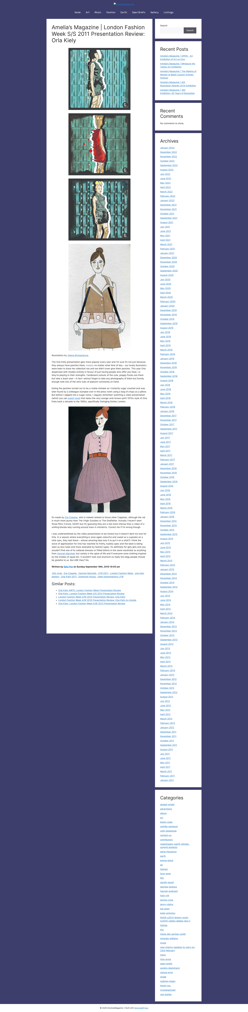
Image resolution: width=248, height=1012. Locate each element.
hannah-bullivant (169, 891)
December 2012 (168, 679)
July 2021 (165, 227)
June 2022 (165, 178)
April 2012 (165, 714)
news (163, 955)
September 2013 (168, 639)
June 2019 (165, 336)
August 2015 (166, 538)
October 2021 (167, 213)
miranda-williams (169, 938)
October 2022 (167, 161)
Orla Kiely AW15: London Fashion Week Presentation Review (89, 590)
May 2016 (165, 499)
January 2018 (167, 411)
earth (124, 12)
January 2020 (167, 306)
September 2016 (168, 481)
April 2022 (165, 187)
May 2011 (165, 762)
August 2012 (166, 697)
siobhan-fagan (167, 981)
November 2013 (168, 631)
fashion (110, 12)
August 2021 (166, 222)
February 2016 (167, 512)
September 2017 (168, 429)
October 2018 (167, 371)
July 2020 (165, 279)
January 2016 (167, 516)
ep (161, 865)
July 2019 (165, 332)
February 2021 (167, 249)
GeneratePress (141, 1008)
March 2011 (166, 771)
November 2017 (168, 420)
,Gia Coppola (70, 573)
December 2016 (168, 468)
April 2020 (165, 292)
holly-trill (164, 895)
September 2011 (168, 745)
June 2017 (165, 442)
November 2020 (168, 262)
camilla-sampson (169, 826)
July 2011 (165, 754)
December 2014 (168, 574)
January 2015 (167, 569)
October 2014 (167, 582)
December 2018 (168, 363)
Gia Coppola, (71, 517)
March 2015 (166, 560)
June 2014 (165, 600)
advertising (166, 809)
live (162, 929)
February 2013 (167, 670)
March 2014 (166, 613)
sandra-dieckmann (170, 968)
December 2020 (168, 257)
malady (90, 365)
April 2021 (165, 240)
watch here (74, 398)
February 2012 (167, 723)
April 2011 (165, 767)
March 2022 (166, 191)
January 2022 (167, 200)
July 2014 (165, 595)
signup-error (166, 972)
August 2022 (166, 169)
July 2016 (165, 490)
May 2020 (165, 288)
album (163, 813)
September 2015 (168, 534)
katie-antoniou (167, 913)
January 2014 (167, 622)
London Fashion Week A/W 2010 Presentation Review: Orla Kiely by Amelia (97, 600)
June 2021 (165, 231)
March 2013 (166, 666)
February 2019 (167, 354)
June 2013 (165, 653)
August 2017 (166, 433)
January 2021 (167, 253)
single (163, 977)
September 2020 (169, 270)
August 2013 (166, 644)
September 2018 (168, 376)
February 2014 (167, 617)
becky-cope (166, 822)
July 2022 (165, 174)
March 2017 (166, 455)
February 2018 (167, 407)
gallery (154, 12)
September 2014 (168, 587)
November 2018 (168, 367)
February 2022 (167, 196)
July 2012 (165, 701)
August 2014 (166, 591)
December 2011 (168, 732)
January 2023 (167, 147)
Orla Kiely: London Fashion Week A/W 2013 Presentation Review (91, 603)
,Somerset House (87, 576)
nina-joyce (165, 959)
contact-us (165, 835)
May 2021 (165, 235)
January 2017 (167, 464)
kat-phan (165, 908)
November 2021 (168, 209)
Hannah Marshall (66, 553)
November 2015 (168, 525)
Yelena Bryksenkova (77, 355)
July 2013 (165, 648)
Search (163, 25)
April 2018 (165, 398)
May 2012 (165, 710)
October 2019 (167, 319)
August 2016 (166, 486)
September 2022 (169, 165)
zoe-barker (166, 994)
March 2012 (166, 718)
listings (168, 12)
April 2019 (165, 345)
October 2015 (167, 530)
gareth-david (167, 882)
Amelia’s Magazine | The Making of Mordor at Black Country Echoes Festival (178, 74)
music (98, 12)
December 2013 (168, 626)
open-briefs (166, 963)
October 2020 (167, 266)
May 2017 (165, 446)
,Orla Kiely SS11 (68, 576)
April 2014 (165, 609)
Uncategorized (167, 990)
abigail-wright (167, 804)
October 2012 (167, 688)
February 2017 (167, 459)
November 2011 (168, 736)
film (162, 878)
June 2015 (165, 547)
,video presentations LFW (110, 576)
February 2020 (167, 301)
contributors (166, 839)
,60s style (57, 573)
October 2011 (167, 740)
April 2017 (165, 451)
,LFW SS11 (102, 573)
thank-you (165, 985)
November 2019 (168, 314)
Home (78, 12)
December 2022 (168, 152)
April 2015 (165, 556)
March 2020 (166, 297)
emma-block (166, 860)
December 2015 (168, 521)
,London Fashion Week (121, 573)
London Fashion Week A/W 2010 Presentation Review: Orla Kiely (91, 597)
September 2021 (168, 218)
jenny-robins (166, 904)
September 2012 (168, 692)
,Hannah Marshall (87, 573)
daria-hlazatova (168, 851)
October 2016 (167, 477)
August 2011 (166, 749)
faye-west (165, 873)
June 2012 (165, 705)
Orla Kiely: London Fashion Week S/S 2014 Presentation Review (91, 593)
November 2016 (168, 473)
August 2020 (167, 275)
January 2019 (167, 358)
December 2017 (168, 415)
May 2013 (165, 657)
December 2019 (168, 310)
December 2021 (168, 205)
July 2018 (165, 385)
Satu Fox (68, 566)
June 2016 (165, 494)
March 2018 (166, 402)
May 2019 (165, 341)
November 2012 (168, 683)
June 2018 (165, 389)
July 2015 (165, 543)
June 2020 (165, 284)
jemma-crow (166, 900)
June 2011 (165, 758)
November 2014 (168, 578)
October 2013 (167, 635)
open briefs (138, 12)
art (88, 12)
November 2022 (168, 156)
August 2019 (166, 328)
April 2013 (165, 661)
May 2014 (165, 604)
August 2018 (166, 380)
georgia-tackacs (168, 887)
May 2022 (165, 183)
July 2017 (165, 437)
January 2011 (167, 780)
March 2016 (166, 508)
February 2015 (167, 565)
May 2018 (165, 393)
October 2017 (167, 424)
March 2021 (166, 244)
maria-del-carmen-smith (173, 934)
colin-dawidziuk (168, 831)
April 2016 (165, 503)
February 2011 (167, 776)
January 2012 (167, 727)
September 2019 (168, 323)
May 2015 (165, 552)
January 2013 (167, 675)
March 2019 (166, 350)
